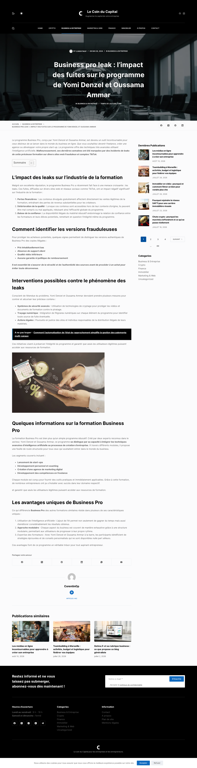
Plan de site (108, 719)
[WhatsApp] (101, 562)
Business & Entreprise (71, 28)
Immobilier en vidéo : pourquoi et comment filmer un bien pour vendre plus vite (168, 187)
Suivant (176, 239)
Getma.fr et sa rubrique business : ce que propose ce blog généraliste (112, 649)
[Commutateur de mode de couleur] (21, 13)
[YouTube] (35, 723)
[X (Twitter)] (184, 13)
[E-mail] (121, 562)
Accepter (143, 763)
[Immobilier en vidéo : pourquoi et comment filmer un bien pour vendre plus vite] (143, 187)
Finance (112, 28)
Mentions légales (110, 722)
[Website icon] (72, 592)
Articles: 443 (71, 598)
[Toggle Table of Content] (30, 163)
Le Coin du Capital (102, 12)
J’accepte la (126, 685)
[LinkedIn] (182, 125)
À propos (141, 28)
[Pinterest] (175, 125)
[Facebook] (180, 13)
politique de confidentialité (131, 685)
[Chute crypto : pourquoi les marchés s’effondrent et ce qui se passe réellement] (143, 220)
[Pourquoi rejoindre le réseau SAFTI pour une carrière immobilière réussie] (143, 204)
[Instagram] (28, 723)
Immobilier (126, 28)
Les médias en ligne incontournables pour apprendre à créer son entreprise (30, 649)
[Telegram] (42, 723)
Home (40, 28)
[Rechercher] (13, 28)
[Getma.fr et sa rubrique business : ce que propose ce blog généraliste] (112, 631)
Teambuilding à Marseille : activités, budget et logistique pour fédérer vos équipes (71, 649)
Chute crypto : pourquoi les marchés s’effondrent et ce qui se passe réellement (168, 220)
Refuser (157, 763)
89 (158, 246)
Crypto (52, 28)
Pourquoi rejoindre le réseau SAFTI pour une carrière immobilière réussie (165, 203)
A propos (106, 715)
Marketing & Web (94, 28)
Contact (155, 28)
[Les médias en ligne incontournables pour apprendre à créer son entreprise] (30, 631)
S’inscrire (176, 679)
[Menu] (13, 13)
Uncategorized (145, 279)
